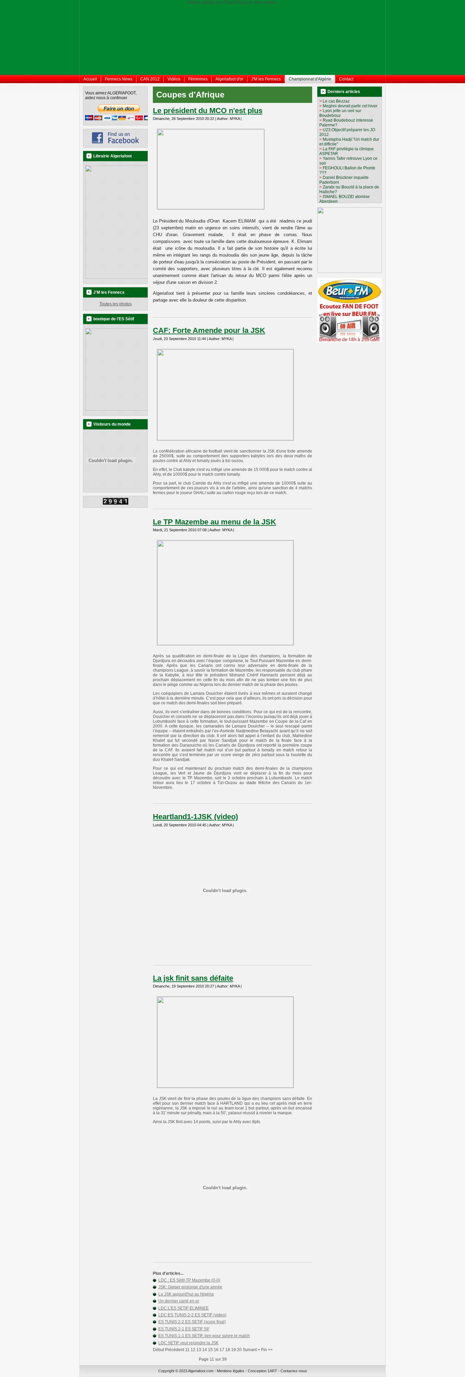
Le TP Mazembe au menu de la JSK (214, 522)
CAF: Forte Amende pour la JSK (209, 330)
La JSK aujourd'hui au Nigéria (186, 1294)
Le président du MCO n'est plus (207, 110)
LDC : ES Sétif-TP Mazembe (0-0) (189, 1280)
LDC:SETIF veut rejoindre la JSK (188, 1343)
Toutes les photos (115, 304)
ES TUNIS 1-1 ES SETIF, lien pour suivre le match (204, 1335)
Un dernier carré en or (178, 1301)
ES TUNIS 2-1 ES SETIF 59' (183, 1329)
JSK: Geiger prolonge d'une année (190, 1287)
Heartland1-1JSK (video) (195, 816)
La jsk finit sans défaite (193, 978)
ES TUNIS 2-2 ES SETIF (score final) (192, 1321)
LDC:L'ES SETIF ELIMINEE (183, 1308)
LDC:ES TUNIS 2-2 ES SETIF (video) (192, 1315)
